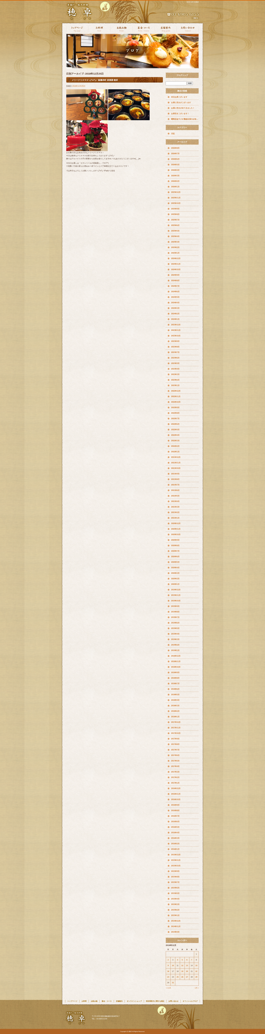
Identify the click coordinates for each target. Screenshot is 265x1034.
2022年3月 (175, 441)
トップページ (77, 28)
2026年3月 (175, 176)
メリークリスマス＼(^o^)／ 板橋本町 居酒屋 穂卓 (95, 80)
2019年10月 (176, 601)
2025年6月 (175, 225)
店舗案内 (166, 28)
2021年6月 (175, 490)
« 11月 (168, 988)
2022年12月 (176, 391)
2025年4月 (175, 236)
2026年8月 (175, 148)
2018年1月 (175, 717)
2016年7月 (175, 816)
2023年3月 (175, 374)
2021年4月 (175, 501)
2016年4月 (175, 833)
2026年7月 (175, 154)
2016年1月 (175, 849)
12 (182, 966)
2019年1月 (175, 650)
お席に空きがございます (181, 102)
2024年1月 (175, 319)
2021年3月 (175, 507)
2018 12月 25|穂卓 (193, 2)
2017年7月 (175, 750)
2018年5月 (175, 695)
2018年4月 (175, 700)
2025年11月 (176, 198)
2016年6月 (175, 821)
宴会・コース (143, 28)
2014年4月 (175, 932)
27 (187, 977)
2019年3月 (175, 639)
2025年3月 (175, 242)
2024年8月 (175, 280)
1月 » (197, 988)
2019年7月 (175, 617)
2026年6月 (175, 159)
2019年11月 (176, 595)
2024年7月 (175, 286)
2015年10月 (176, 866)
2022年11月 (176, 396)
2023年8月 (175, 347)
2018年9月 (175, 672)
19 (182, 971)
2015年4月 (175, 899)
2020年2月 (175, 579)
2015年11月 (176, 860)
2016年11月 (176, 794)
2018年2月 (175, 711)
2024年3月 (175, 308)
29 (196, 977)
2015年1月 (175, 915)
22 (196, 971)
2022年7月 (175, 418)
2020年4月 (175, 568)
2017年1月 (175, 783)
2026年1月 (175, 187)
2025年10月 (176, 203)
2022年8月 (175, 413)
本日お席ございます (179, 97)
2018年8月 (175, 678)
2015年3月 (175, 904)
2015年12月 (176, 855)
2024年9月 (175, 275)
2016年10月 (176, 799)
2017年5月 (175, 761)
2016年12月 (176, 788)
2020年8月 (175, 545)
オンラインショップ (134, 1001)
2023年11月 (176, 330)
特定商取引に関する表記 (155, 1001)
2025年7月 (175, 220)
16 (168, 971)
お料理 (99, 28)
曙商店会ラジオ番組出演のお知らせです (185, 119)
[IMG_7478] (87, 150)
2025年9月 (175, 209)
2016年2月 (175, 844)
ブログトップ (182, 75)
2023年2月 (175, 380)
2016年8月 (175, 810)
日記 (173, 133)
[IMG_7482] (129, 119)
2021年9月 (175, 474)
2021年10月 (176, 468)
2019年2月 (175, 645)
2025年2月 (175, 247)
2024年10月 (176, 269)
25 (178, 977)
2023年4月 (175, 369)
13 (187, 966)
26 (182, 977)
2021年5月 (175, 496)
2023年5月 (175, 363)
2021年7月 (175, 485)
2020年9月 (175, 540)
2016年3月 (175, 838)
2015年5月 (175, 893)
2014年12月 (176, 921)
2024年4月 (175, 303)
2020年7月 (175, 551)
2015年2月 (175, 910)
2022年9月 (175, 407)
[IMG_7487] (87, 119)
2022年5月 (175, 430)
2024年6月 (175, 292)
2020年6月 (175, 557)
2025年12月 (176, 192)
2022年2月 (175, 446)
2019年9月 (175, 606)
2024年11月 (176, 264)
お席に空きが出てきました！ (182, 108)
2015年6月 (175, 888)
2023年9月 (175, 341)
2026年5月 (175, 165)
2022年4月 (175, 435)
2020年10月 (176, 534)
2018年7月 (175, 683)
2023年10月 (176, 336)
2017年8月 (175, 744)
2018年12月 (176, 656)
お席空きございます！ (180, 113)
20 (187, 971)
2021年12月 (176, 457)
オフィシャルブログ (190, 1001)
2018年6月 (175, 689)
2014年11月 (176, 926)
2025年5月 (175, 231)
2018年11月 (176, 661)
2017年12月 (176, 722)
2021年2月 (175, 512)
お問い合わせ (188, 28)
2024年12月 (176, 258)
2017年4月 (175, 766)
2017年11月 (176, 728)
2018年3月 (175, 706)
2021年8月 (175, 479)
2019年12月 (176, 590)
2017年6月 (175, 755)
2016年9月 (175, 805)
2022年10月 (176, 402)
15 (196, 966)
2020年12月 (176, 523)
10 (173, 966)
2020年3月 (175, 573)
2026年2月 (175, 181)
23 (168, 977)
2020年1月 (175, 584)
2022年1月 (175, 452)
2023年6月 (175, 358)
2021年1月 (175, 518)
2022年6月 (175, 424)
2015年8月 (175, 877)
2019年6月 (175, 623)
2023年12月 (176, 325)
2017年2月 (175, 777)
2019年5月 (175, 628)
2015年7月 (175, 882)
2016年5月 (175, 827)
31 (173, 983)
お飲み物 (121, 28)
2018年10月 (176, 667)
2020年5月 (175, 562)
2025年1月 (175, 253)
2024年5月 (175, 297)
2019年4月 (175, 634)
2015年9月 (175, 871)
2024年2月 (175, 314)
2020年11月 (176, 529)
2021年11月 (176, 463)
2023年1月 (175, 385)
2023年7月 (175, 352)
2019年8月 (175, 612)
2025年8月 (175, 214)
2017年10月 (176, 733)
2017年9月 (175, 739)
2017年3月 (175, 772)
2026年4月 (175, 170)
